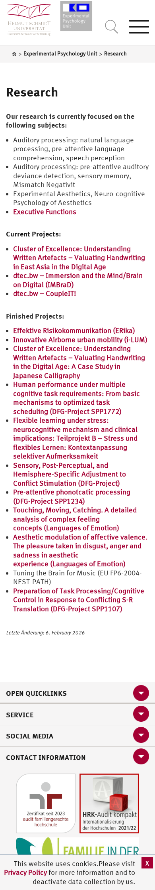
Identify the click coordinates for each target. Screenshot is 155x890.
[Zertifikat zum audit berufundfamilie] (46, 803)
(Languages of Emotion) (81, 528)
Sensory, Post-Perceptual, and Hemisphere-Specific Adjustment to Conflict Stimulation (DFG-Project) (69, 474)
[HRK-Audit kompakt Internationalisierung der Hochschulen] (109, 803)
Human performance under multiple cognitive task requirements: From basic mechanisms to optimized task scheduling (76, 397)
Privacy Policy (26, 872)
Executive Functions (44, 211)
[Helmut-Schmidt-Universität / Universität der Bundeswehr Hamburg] (25, 17)
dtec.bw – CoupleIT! (44, 293)
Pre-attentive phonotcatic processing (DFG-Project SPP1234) (71, 496)
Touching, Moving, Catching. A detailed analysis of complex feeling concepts (75, 519)
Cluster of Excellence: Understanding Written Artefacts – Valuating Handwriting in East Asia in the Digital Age (79, 257)
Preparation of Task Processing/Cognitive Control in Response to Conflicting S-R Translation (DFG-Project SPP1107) (78, 600)
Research (32, 91)
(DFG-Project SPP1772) (86, 411)
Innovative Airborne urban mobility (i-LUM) (80, 339)
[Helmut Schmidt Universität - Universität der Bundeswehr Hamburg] (76, 15)
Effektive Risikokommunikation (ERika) (74, 330)
